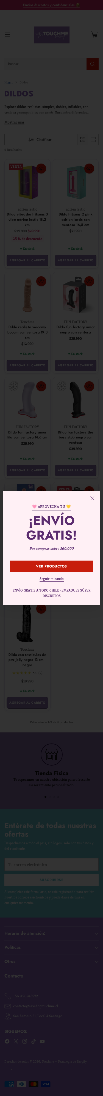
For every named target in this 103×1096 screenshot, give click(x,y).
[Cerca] (92, 498)
